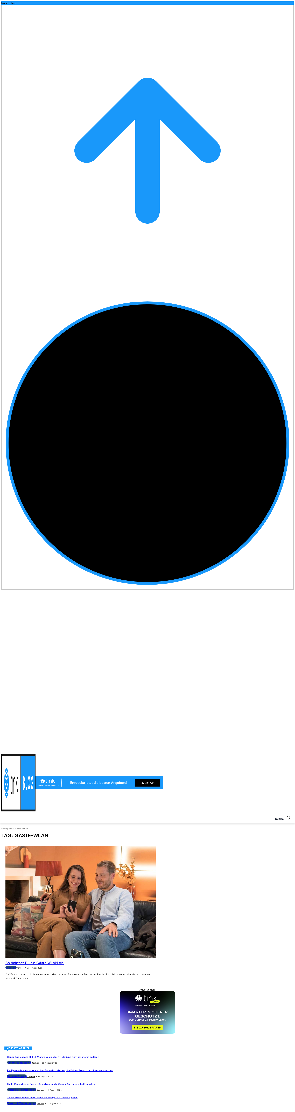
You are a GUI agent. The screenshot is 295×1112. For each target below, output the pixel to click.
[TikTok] (287, 750)
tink (19, 967)
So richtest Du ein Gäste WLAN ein (34, 963)
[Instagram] (277, 750)
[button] (284, 818)
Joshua (35, 1063)
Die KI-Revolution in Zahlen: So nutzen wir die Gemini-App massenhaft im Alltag (51, 1083)
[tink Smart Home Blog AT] (18, 782)
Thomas (31, 1076)
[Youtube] (292, 750)
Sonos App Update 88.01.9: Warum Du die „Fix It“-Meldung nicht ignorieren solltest (53, 1056)
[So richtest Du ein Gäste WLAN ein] (80, 902)
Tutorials (11, 967)
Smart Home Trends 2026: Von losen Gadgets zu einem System (42, 1097)
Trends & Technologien (21, 1089)
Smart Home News (19, 1062)
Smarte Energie (17, 1076)
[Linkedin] (282, 750)
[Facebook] (273, 750)
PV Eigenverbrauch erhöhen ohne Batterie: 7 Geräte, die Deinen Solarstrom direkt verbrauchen (60, 1070)
